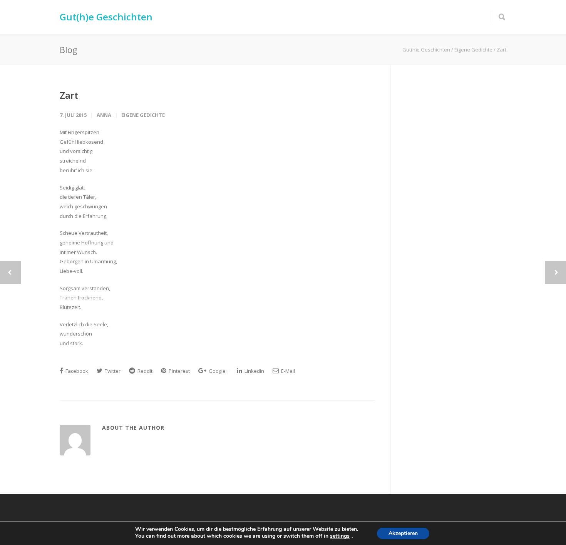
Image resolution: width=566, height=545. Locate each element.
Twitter (112, 370)
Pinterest (178, 370)
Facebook (76, 370)
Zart (69, 95)
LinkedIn (253, 370)
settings (340, 536)
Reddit (144, 370)
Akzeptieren (403, 533)
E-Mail (287, 370)
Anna (104, 114)
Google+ (218, 370)
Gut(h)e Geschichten (106, 16)
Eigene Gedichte (143, 114)
